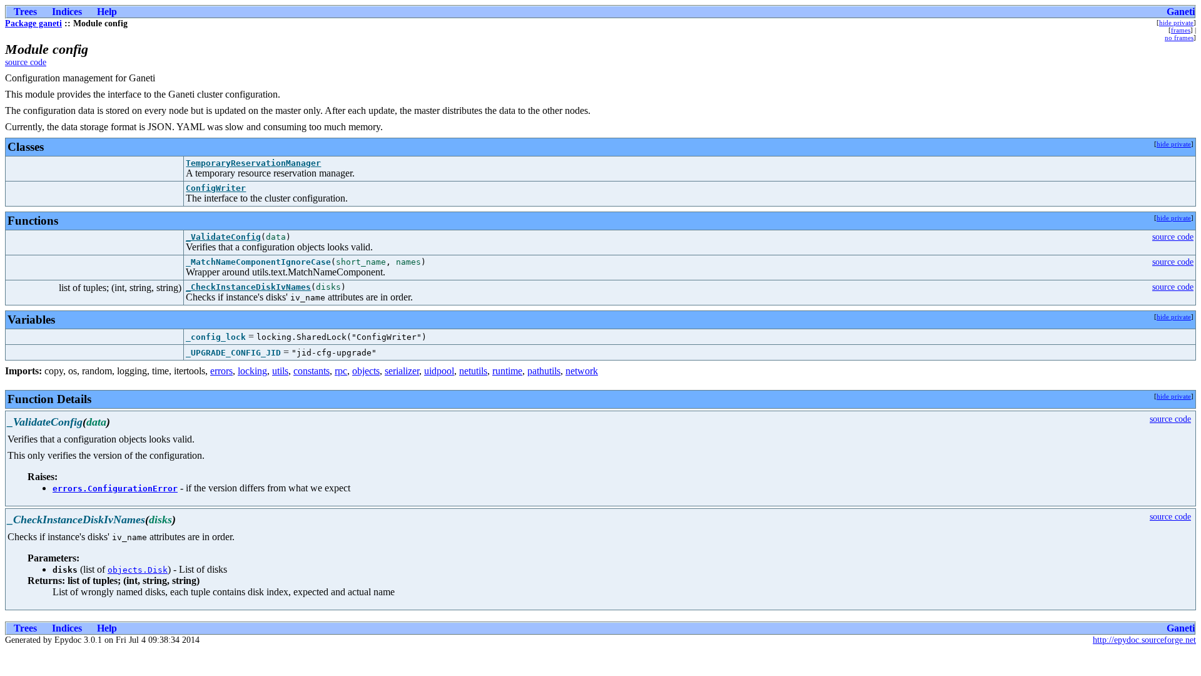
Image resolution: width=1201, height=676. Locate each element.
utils (280, 371)
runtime (507, 371)
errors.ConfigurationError (115, 488)
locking (252, 371)
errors (221, 371)
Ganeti (1181, 11)
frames (1180, 30)
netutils (473, 371)
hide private (1176, 22)
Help (107, 11)
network (581, 371)
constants (311, 371)
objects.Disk (138, 570)
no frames (1179, 37)
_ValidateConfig (223, 237)
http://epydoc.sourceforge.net (1144, 640)
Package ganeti (33, 23)
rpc (341, 371)
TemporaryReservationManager (253, 163)
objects (366, 371)
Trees (25, 11)
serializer (402, 371)
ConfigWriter (216, 188)
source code (25, 62)
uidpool (439, 371)
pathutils (543, 371)
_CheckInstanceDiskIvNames (248, 287)
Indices (67, 11)
